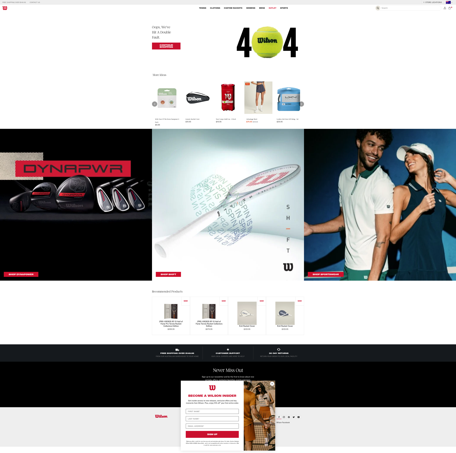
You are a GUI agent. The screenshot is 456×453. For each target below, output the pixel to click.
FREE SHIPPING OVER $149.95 (14, 2)
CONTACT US (35, 2)
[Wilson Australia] (167, 416)
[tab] (283, 417)
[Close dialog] (272, 384)
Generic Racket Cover (192, 119)
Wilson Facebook (283, 422)
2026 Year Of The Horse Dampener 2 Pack (167, 120)
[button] (154, 104)
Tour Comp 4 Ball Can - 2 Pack (226, 119)
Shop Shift (168, 274)
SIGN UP (212, 434)
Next (304, 316)
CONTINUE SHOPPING (166, 46)
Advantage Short (251, 119)
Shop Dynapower (21, 274)
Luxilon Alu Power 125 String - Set (287, 119)
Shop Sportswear (326, 274)
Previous (151, 316)
